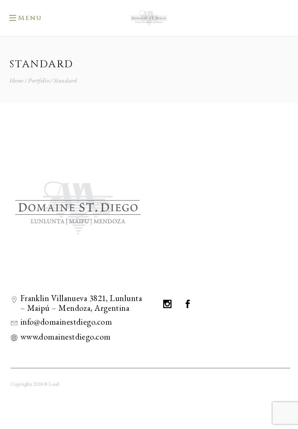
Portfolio (38, 80)
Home (16, 80)
